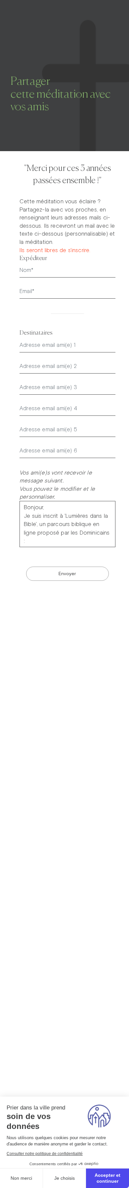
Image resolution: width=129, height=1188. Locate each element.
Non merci (21, 1178)
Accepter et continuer (107, 1178)
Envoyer (67, 573)
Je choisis (64, 1178)
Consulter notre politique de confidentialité (45, 1153)
